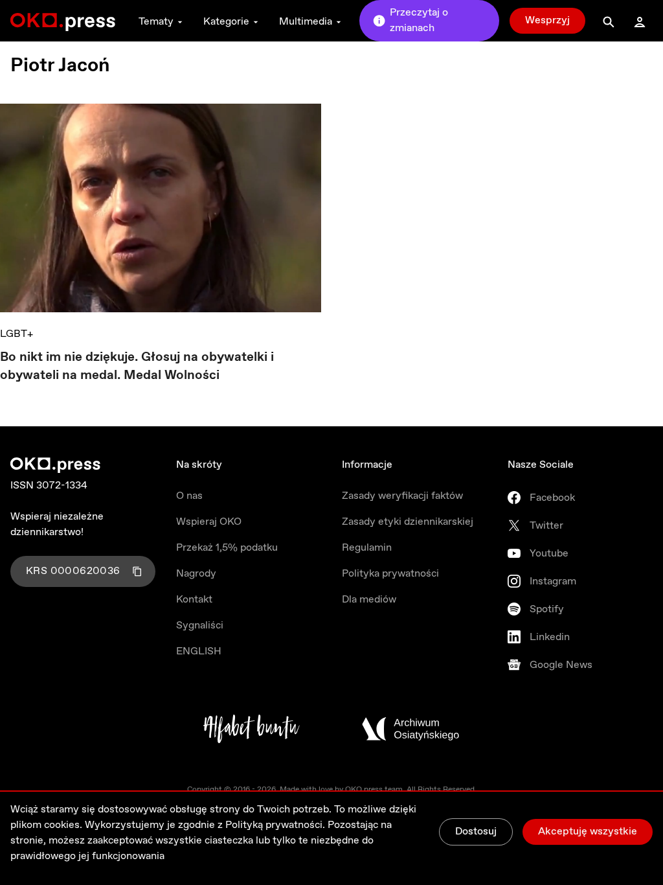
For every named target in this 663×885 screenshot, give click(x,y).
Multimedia (305, 22)
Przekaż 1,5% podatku (227, 548)
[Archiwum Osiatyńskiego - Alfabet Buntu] (251, 729)
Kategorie (226, 22)
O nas (189, 496)
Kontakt (194, 599)
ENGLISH (198, 651)
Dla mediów (369, 599)
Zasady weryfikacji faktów (402, 496)
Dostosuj (476, 831)
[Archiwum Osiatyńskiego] (410, 729)
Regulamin (367, 548)
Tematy (156, 22)
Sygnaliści (199, 625)
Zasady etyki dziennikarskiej (407, 522)
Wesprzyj (547, 20)
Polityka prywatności (390, 573)
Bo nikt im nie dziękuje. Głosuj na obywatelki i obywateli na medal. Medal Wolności (137, 366)
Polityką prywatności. (275, 825)
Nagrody (196, 573)
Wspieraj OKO (209, 522)
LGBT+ (16, 334)
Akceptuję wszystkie (587, 831)
